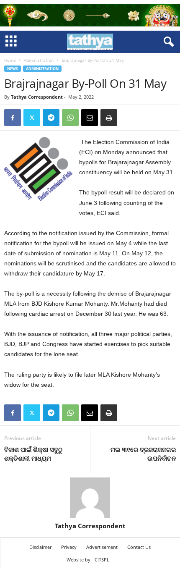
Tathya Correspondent (37, 97)
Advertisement (102, 547)
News (12, 68)
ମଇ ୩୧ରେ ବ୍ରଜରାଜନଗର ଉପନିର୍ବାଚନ (143, 453)
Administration (39, 60)
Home (10, 60)
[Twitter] (31, 117)
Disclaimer (40, 547)
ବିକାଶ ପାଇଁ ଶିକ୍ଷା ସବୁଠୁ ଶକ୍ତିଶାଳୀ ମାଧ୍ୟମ (33, 453)
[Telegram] (51, 117)
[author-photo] (90, 497)
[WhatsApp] (70, 117)
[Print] (108, 117)
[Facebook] (12, 117)
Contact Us (139, 547)
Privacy (69, 547)
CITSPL (102, 559)
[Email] (89, 117)
